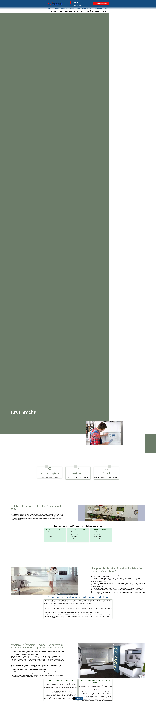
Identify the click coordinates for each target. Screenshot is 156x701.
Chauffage (78, 8)
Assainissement (64, 8)
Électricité (50, 8)
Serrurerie (72, 8)
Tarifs (91, 8)
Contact (106, 8)
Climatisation (85, 8)
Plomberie (57, 8)
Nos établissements (98, 8)
